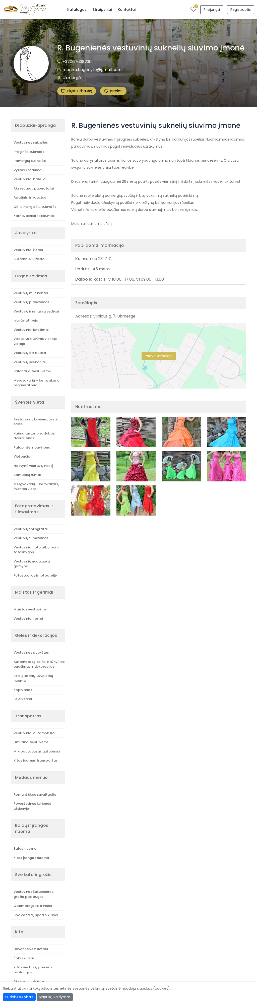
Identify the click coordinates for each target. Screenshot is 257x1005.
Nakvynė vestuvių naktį (33, 465)
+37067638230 (77, 62)
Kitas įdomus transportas (35, 760)
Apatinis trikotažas (30, 197)
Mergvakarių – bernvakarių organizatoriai (36, 383)
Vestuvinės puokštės (31, 652)
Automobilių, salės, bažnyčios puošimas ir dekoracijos (39, 664)
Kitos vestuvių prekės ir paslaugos (33, 970)
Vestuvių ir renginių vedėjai (36, 311)
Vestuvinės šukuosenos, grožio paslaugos (34, 894)
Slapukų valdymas (55, 996)
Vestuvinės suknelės (31, 142)
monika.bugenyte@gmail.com (91, 70)
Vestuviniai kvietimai (31, 329)
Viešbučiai (22, 456)
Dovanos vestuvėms (31, 949)
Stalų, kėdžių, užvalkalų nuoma (33, 678)
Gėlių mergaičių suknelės (35, 206)
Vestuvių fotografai (31, 529)
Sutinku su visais (19, 996)
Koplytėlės (23, 689)
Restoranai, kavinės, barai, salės (36, 422)
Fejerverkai (23, 699)
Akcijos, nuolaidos (29, 981)
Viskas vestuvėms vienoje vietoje (35, 341)
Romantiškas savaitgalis (35, 794)
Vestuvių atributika (30, 352)
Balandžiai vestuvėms (32, 371)
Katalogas (77, 9)
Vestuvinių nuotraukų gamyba (32, 564)
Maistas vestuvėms (30, 609)
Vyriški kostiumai (28, 170)
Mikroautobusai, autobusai (37, 751)
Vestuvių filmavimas (31, 538)
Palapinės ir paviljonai (32, 447)
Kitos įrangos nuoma (31, 857)
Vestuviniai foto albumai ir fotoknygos (36, 550)
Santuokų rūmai (27, 474)
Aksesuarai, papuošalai (34, 188)
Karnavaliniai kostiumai (34, 215)
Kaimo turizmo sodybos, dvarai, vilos (34, 436)
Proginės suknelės (29, 151)
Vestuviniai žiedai (28, 249)
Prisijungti (212, 9)
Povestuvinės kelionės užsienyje (32, 806)
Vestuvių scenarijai (30, 362)
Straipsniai (102, 9)
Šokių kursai (24, 958)
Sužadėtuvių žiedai (29, 259)
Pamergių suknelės (30, 160)
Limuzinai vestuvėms (31, 742)
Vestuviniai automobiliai (34, 733)
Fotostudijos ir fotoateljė (35, 575)
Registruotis (240, 9)
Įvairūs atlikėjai (26, 320)
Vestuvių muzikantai (31, 293)
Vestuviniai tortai (28, 618)
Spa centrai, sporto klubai (36, 915)
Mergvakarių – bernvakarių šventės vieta (36, 486)
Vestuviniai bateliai (30, 179)
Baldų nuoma (25, 848)
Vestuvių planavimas (31, 302)
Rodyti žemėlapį (158, 355)
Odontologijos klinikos (33, 905)
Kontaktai (127, 9)
